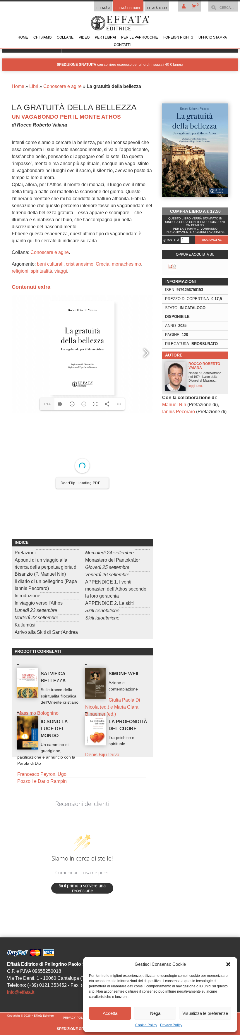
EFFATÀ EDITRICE (128, 8)
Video (84, 37)
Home (23, 37)
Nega (155, 1013)
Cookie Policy (146, 1025)
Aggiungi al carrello (212, 241)
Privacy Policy (171, 1025)
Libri (33, 86)
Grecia (102, 264)
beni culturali (50, 264)
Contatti (122, 45)
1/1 (47, 617)
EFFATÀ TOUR (157, 8)
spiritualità (41, 271)
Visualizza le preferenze (205, 1013)
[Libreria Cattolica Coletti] (172, 267)
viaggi (60, 271)
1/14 (47, 404)
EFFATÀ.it (103, 8)
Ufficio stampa (212, 37)
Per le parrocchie (139, 37)
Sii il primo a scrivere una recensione (82, 984)
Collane (65, 37)
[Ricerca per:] (223, 8)
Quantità (171, 240)
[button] (228, 964)
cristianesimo (79, 264)
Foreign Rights (178, 37)
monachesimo (126, 264)
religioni (20, 271)
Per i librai (105, 37)
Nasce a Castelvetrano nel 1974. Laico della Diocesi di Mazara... (204, 374)
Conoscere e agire (62, 86)
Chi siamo (42, 37)
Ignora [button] (178, 65)
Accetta (110, 1013)
